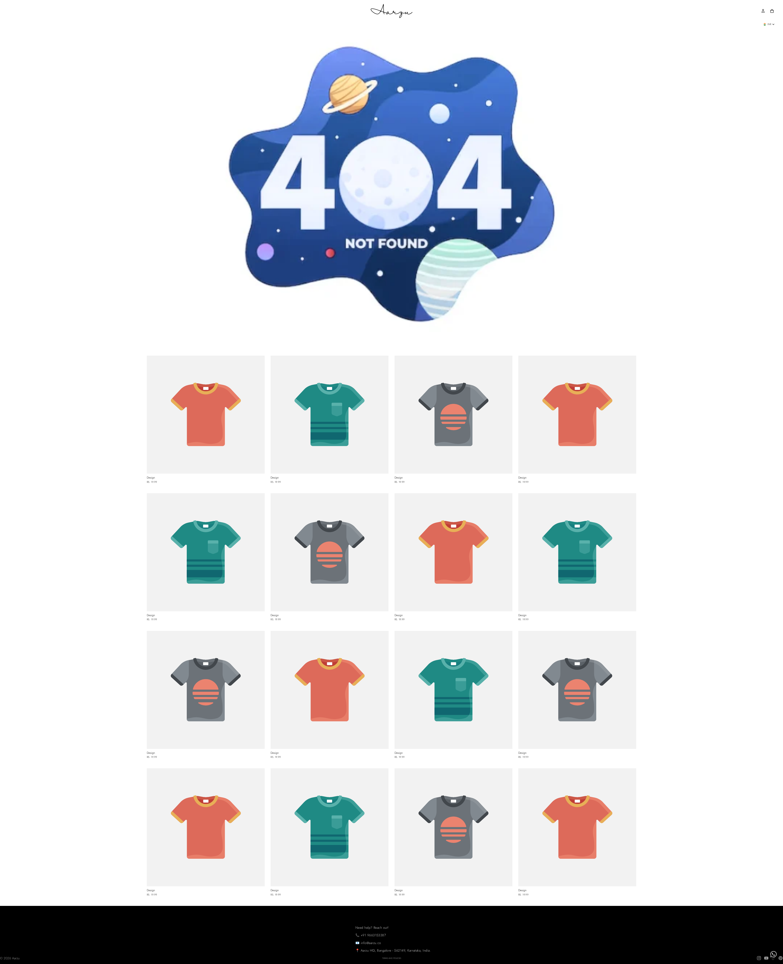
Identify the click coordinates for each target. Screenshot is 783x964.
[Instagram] (758, 958)
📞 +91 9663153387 (370, 935)
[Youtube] (766, 958)
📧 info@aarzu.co (368, 943)
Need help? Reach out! (372, 927)
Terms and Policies (391, 958)
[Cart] (772, 11)
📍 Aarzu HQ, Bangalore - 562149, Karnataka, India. (393, 950)
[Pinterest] (780, 958)
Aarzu (16, 958)
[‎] (393, 910)
